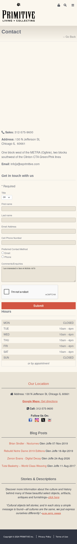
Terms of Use (62, 536)
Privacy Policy (44, 536)
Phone (7, 256)
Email (7, 253)
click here (53, 497)
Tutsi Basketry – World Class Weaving (24, 466)
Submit (38, 305)
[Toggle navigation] (73, 5)
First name (6, 203)
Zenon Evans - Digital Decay (24, 458)
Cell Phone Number (11, 237)
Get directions (40, 401)
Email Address (8, 226)
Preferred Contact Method (14, 249)
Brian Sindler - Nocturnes (24, 443)
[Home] (21, 12)
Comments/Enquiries (12, 263)
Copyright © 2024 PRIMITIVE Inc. (18, 536)
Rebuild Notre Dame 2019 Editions (24, 451)
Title (3, 192)
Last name (6, 215)
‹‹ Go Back (69, 36)
